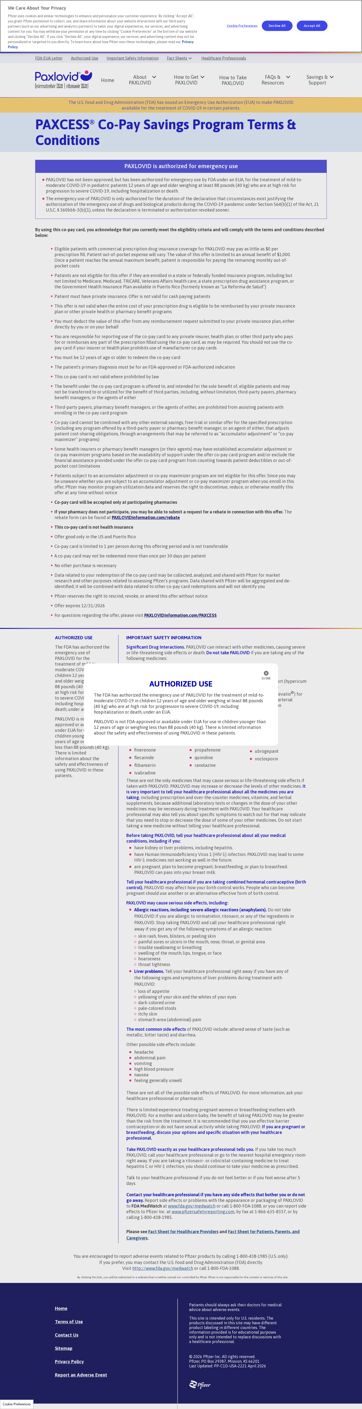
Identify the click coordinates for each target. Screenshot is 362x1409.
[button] (266, 675)
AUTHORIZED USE (181, 683)
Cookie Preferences (17, 1404)
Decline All (277, 26)
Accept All (312, 26)
